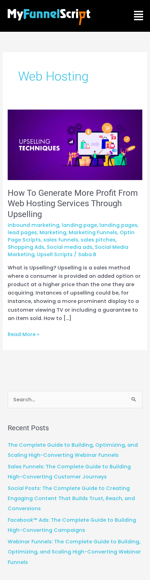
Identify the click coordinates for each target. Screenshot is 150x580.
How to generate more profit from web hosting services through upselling (73, 204)
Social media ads (69, 247)
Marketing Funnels (93, 232)
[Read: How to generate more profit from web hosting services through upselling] (75, 144)
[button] (138, 16)
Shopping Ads (26, 247)
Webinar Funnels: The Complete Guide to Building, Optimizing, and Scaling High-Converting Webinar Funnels (74, 551)
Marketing (52, 232)
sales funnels (60, 239)
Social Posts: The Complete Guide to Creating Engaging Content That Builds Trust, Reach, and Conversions (71, 498)
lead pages (22, 232)
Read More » (23, 334)
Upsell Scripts (55, 254)
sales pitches (98, 239)
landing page (79, 225)
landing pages (118, 225)
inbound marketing (33, 225)
